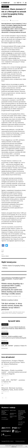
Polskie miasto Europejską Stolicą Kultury (14, 267)
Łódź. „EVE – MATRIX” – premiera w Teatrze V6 (13, 381)
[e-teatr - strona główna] (5, 2)
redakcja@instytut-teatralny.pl (13, 414)
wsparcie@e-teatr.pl (21, 422)
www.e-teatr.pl (3, 417)
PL (20, 2)
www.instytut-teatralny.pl (20, 424)
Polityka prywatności (20, 441)
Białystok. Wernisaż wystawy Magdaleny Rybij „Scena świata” (12, 389)
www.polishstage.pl (4, 419)
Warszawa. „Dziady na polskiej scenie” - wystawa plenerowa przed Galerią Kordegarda (13, 372)
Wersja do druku (14, 20)
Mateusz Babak (5, 256)
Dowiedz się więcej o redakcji (13, 417)
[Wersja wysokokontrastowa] (18, 2)
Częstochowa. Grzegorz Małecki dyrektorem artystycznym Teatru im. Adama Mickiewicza (13, 362)
